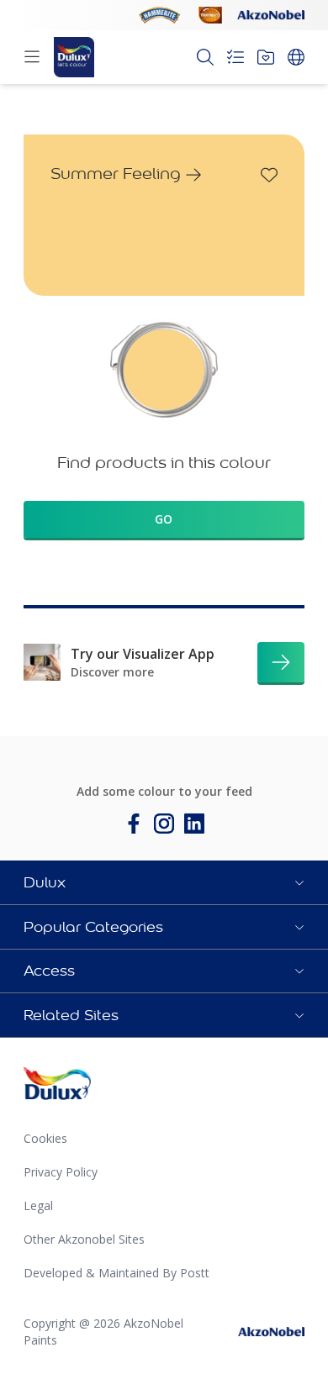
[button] (164, 882)
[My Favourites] (265, 57)
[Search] (205, 57)
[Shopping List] (235, 57)
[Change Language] (296, 57)
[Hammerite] (159, 15)
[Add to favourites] (269, 174)
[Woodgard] (210, 15)
